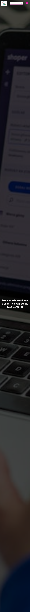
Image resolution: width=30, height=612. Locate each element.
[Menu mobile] (27, 3)
